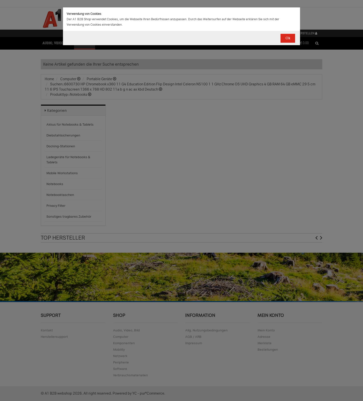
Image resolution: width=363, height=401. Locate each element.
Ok (287, 38)
